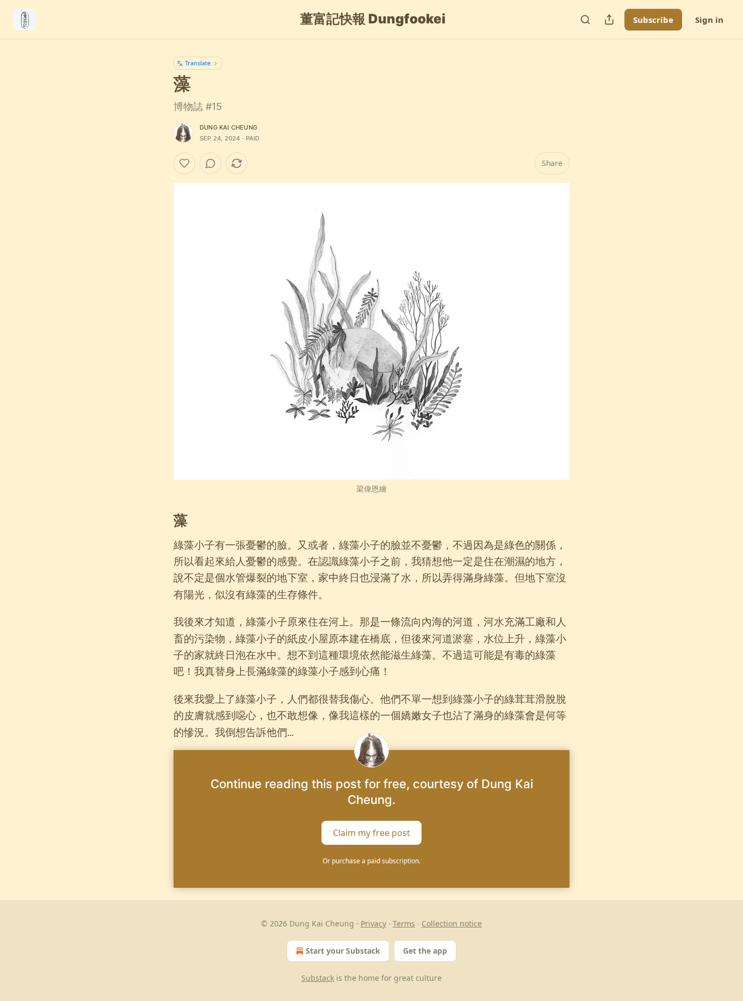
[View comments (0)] (210, 163)
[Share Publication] (609, 19)
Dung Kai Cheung (228, 127)
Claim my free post (371, 833)
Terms (404, 923)
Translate (197, 63)
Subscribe (653, 19)
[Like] (184, 163)
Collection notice (452, 923)
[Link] (158, 520)
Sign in (709, 19)
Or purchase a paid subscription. (371, 860)
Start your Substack (343, 950)
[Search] (585, 19)
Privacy (373, 923)
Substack (317, 978)
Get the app (425, 950)
